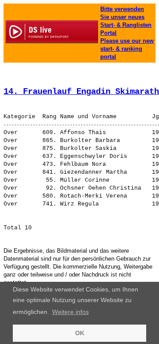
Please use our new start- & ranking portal (127, 48)
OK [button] (79, 333)
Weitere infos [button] (70, 311)
